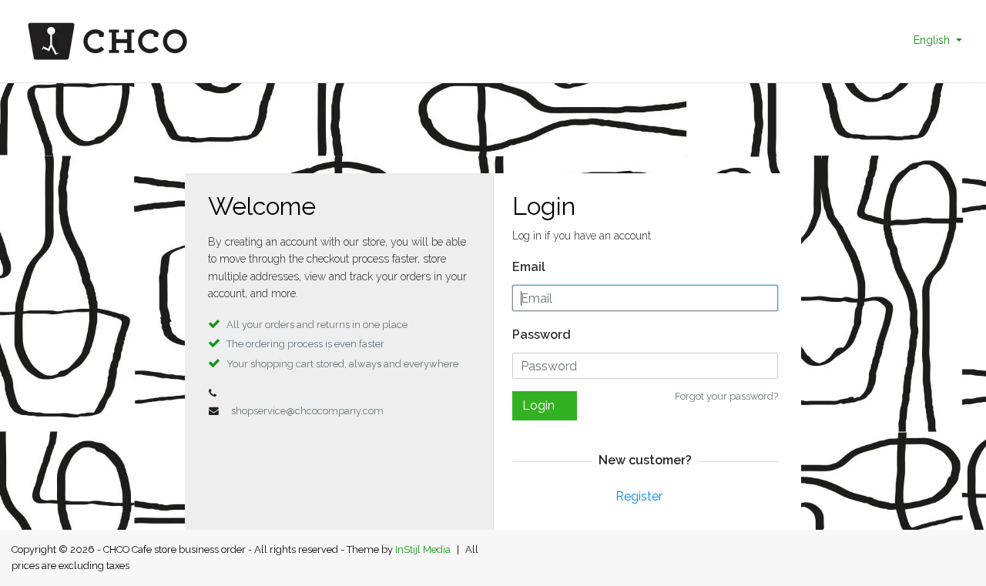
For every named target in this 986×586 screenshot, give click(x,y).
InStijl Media (423, 549)
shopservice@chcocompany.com (307, 411)
